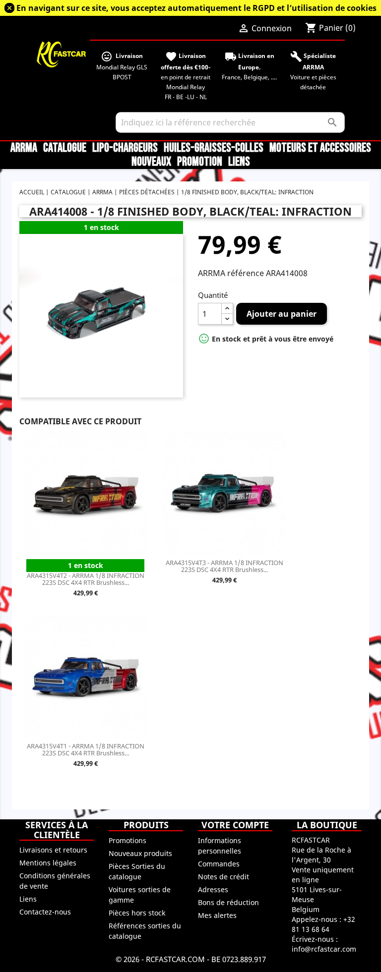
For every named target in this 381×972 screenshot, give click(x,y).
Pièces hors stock (137, 912)
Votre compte (235, 825)
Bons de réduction (228, 902)
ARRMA (23, 148)
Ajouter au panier (282, 313)
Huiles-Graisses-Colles (213, 148)
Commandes (219, 863)
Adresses (213, 889)
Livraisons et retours (53, 850)
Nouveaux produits (140, 853)
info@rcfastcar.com (324, 949)
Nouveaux (151, 162)
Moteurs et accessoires (320, 148)
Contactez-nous (45, 911)
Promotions (127, 840)
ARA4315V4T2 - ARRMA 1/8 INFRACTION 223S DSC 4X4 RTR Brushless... (85, 579)
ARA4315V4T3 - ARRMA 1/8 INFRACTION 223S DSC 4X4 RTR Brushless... (224, 566)
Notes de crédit (223, 876)
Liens (239, 162)
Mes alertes (217, 915)
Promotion (199, 162)
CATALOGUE (64, 148)
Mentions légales (47, 862)
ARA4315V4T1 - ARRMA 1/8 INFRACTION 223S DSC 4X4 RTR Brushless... (85, 749)
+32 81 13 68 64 (323, 924)
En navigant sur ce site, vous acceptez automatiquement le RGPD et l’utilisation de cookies (196, 7)
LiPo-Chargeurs (125, 148)
